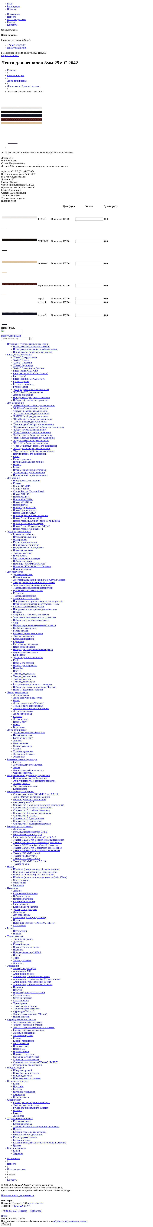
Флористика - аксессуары (26, 598)
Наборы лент (19, 722)
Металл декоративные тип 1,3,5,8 (30, 831)
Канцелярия (19, 655)
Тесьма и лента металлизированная (31, 708)
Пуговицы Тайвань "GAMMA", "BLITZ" (34, 923)
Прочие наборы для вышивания (29, 454)
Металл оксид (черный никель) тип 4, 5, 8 (34, 837)
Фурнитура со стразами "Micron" (30, 1014)
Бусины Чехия (20, 387)
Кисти (16, 1083)
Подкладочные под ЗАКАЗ (27, 952)
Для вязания (13, 478)
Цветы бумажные (22, 577)
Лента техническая (16, 81)
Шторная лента (21, 1097)
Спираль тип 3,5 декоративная (28, 818)
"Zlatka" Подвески (22, 362)
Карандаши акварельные (25, 644)
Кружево (17, 716)
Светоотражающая (22, 746)
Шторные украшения (24, 1091)
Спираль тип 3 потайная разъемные (31, 810)
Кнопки (17, 1038)
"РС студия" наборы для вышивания (31, 448)
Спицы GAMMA (22, 486)
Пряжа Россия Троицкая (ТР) (28, 529)
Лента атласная (21, 695)
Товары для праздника (24, 596)
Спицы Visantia (21, 488)
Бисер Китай (19, 376)
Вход (9, 3)
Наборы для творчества (25, 665)
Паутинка (18, 949)
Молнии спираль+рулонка (20, 791)
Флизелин (18, 963)
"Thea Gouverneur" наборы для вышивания (35, 445)
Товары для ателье (22, 553)
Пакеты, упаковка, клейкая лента (30, 778)
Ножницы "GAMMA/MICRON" (29, 563)
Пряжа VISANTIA (22, 502)
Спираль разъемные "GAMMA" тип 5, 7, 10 (35, 794)
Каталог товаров (15, 75)
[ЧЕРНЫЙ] (4, 251)
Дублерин (18, 941)
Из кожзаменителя (22, 735)
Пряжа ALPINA (21, 496)
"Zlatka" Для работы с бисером (28, 368)
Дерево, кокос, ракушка (25, 909)
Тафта (16, 957)
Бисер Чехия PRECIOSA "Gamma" (30, 373)
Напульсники (20, 931)
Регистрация (13, 6)
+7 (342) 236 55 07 (16, 45)
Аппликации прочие (23, 974)
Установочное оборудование (27, 1065)
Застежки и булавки (23, 1035)
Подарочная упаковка (24, 647)
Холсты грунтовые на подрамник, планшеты (36, 1126)
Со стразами (19, 925)
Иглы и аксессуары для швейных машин (28, 344)
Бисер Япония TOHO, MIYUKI (29, 378)
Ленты (16, 767)
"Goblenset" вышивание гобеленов (30, 408)
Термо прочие (20, 1003)
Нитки (10, 866)
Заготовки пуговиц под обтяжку (29, 917)
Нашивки (18, 987)
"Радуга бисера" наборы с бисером (31, 440)
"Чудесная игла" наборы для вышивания (33, 451)
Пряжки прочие (21, 1051)
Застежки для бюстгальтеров (27, 764)
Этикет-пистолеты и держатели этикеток (34, 781)
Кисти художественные (25, 1137)
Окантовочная (20, 743)
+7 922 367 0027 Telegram (14, 1211)
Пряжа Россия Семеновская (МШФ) (31, 526)
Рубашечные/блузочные (25, 893)
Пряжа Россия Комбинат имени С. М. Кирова (36, 521)
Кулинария (18, 641)
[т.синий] (4, 325)
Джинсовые (19, 829)
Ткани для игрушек (23, 939)
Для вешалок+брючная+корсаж (23, 86)
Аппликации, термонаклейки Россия (32, 982)
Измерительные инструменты (28, 547)
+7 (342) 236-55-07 (20, 1206)
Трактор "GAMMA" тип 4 (26, 853)
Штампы (17, 1110)
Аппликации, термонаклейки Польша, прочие (37, 979)
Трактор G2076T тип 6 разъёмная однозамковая (37, 842)
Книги (16, 1150)
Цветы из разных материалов (28, 590)
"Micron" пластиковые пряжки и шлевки (34, 1027)
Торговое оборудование (25, 786)
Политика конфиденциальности (17, 1195)
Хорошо (5, 1224)
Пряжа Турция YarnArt (24, 510)
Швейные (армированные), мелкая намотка (35, 872)
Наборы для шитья (22, 561)
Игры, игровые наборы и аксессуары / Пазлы (36, 604)
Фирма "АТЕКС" (10, 55)
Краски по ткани (21, 1140)
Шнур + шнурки (15, 1067)
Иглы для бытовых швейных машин (31, 346)
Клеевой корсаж (21, 944)
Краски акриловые (22, 1124)
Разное (10, 928)
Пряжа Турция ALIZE (24, 507)
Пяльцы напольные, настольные (29, 470)
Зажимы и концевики (24, 1032)
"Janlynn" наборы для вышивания (30, 411)
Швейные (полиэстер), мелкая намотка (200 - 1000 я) (40, 877)
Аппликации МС (22, 971)
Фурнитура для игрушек (25, 652)
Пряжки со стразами (23, 1054)
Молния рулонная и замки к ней (29, 799)
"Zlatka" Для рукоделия (25, 357)
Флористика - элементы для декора (31, 614)
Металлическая (21, 1043)
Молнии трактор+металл (20, 826)
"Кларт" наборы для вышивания (29, 429)
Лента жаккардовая (23, 711)
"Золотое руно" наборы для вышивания (33, 424)
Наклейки (18, 668)
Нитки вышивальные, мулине (28, 462)
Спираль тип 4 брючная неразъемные (32, 813)
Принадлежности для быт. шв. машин (32, 352)
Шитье (16, 724)
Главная (11, 70)
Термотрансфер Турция (25, 1006)
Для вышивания (15, 403)
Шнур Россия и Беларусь (26, 1073)
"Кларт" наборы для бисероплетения (32, 432)
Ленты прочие (20, 719)
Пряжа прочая (20, 504)
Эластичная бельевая (24, 754)
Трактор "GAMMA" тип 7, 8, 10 (29, 861)
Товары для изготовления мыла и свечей (34, 582)
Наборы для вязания (23, 663)
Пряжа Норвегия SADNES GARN (30, 515)
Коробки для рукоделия (25, 542)
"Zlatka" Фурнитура (23, 365)
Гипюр (16, 700)
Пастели (17, 612)
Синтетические (21, 880)
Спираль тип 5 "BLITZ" (25, 815)
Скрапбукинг (14, 1099)
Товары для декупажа (24, 673)
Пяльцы (17, 464)
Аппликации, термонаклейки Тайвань (32, 984)
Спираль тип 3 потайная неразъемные (32, 807)
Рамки (16, 467)
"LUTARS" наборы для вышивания (31, 413)
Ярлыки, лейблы (21, 783)
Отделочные (19, 882)
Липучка (17, 740)
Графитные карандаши (24, 628)
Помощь (11, 9)
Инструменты (20, 555)
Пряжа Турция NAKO (24, 512)
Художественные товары (20, 1118)
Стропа (17, 748)
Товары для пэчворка (24, 681)
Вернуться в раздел (11, 335)
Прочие (17, 920)
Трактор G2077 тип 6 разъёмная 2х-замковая (35, 845)
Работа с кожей (21, 630)
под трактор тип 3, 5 (23, 802)
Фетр (15, 622)
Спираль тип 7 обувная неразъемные (32, 823)
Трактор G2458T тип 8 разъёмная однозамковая (37, 848)
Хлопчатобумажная (23, 751)
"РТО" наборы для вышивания (29, 472)
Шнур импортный (22, 1070)
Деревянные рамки (23, 574)
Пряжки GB (19, 1049)
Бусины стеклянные (23, 384)
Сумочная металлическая (26, 1057)
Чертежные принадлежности (28, 1134)
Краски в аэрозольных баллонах (29, 1132)
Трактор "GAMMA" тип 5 (26, 858)
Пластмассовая (20, 1046)
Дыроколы (18, 1116)
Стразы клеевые (21, 995)
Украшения (13, 965)
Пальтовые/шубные (23, 898)
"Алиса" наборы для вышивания (29, 421)
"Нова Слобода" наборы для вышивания (34, 437)
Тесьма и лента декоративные (28, 705)
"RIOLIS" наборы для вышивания (30, 443)
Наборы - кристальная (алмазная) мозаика (34, 625)
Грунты (17, 1145)
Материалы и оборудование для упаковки (28, 775)
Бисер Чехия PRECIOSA (25, 370)
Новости (11, 16)
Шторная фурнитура (17, 1081)
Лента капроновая (22, 714)
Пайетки (17, 990)
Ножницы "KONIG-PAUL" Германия (32, 566)
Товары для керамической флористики (33, 588)
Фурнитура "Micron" (23, 1011)
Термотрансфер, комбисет (26, 1008)
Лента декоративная (17, 692)
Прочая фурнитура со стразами (29, 992)
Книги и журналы (16, 1148)
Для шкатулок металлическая (28, 657)
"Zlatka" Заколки (21, 360)
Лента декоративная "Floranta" (28, 703)
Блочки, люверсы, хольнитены (28, 1030)
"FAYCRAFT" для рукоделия (28, 392)
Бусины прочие (21, 381)
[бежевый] (4, 273)
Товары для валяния (23, 636)
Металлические (21, 904)
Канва (16, 456)
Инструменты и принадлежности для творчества (38, 601)
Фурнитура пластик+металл (21, 1019)
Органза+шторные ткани (26, 947)
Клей (15, 660)
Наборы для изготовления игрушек (31, 620)
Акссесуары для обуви (24, 968)
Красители (18, 593)
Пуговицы (12, 888)
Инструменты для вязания (26, 480)
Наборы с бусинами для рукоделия (30, 400)
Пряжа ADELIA (21, 494)
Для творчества (15, 571)
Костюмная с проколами (25, 907)
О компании (13, 14)
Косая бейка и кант (23, 738)
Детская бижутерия (23, 395)
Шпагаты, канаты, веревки (27, 1078)
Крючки (17, 483)
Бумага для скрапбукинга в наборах (31, 1102)
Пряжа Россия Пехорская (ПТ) (28, 523)
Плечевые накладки (23, 550)
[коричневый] (4, 295)
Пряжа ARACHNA (23, 499)
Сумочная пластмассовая (26, 1059)
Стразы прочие (21, 1000)
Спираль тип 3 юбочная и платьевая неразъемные (38, 805)
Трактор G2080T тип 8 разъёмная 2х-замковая (36, 850)
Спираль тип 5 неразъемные (27, 821)
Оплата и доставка (16, 19)
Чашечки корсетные (23, 772)
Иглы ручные (20, 539)
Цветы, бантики (21, 1016)
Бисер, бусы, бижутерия (19, 354)
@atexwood (35, 1211)
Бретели (17, 762)
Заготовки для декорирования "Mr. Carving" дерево (39, 580)
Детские (17, 890)
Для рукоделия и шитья (19, 531)
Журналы (18, 1153)
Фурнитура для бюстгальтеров (28, 770)
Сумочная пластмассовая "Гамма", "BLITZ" (35, 1062)
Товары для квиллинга (24, 676)
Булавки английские (23, 534)
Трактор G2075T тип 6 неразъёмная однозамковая (38, 839)
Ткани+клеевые (15, 936)
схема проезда (35, 1203)
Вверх (4, 1216)
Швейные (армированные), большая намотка (36, 869)
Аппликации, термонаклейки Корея (31, 976)
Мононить (18, 885)
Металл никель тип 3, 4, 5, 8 (27, 834)
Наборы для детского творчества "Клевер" (34, 687)
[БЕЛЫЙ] (4, 228)
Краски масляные (22, 1121)
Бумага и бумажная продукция (28, 606)
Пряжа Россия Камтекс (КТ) (27, 518)
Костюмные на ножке (24, 901)
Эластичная (19, 756)
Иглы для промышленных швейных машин (35, 349)
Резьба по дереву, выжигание (28, 633)
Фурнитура (19, 1094)
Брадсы (17, 1113)
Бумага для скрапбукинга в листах (30, 1108)
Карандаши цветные (23, 638)
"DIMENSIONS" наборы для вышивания (34, 405)
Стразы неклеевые (22, 998)
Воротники (19, 727)
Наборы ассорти (21, 896)
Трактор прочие (21, 864)
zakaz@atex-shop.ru (16, 47)
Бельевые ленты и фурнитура (22, 759)
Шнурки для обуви (22, 1075)
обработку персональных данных (70, 1221)
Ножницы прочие (22, 569)
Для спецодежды (21, 915)
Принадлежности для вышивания (30, 475)
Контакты (12, 25)
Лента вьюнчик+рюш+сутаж (27, 697)
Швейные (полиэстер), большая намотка (33, 874)
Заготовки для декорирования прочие (32, 585)
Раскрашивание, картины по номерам (32, 684)
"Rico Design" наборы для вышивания (32, 419)
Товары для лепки (22, 679)
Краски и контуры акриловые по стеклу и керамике (39, 1142)
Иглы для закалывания (24, 537)
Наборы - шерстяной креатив (28, 689)
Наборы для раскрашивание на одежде (33, 649)
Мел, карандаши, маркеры (26, 558)
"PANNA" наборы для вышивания (30, 416)
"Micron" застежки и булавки (28, 1024)
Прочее (17, 671)
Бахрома (17, 1089)
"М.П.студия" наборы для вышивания (32, 435)
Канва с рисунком (22, 459)
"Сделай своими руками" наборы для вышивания (38, 427)
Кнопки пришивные (23, 1041)
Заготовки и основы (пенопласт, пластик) (34, 617)
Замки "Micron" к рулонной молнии (31, 797)
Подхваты (18, 1086)
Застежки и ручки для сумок (27, 1022)
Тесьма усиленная (22, 960)
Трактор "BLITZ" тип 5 (25, 856)
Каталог (11, 22)
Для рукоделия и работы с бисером (31, 389)
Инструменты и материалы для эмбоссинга (35, 609)
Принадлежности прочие (26, 545)
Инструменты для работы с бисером (31, 397)
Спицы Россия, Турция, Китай (28, 491)
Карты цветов (20, 789)
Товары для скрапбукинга (26, 1105)
